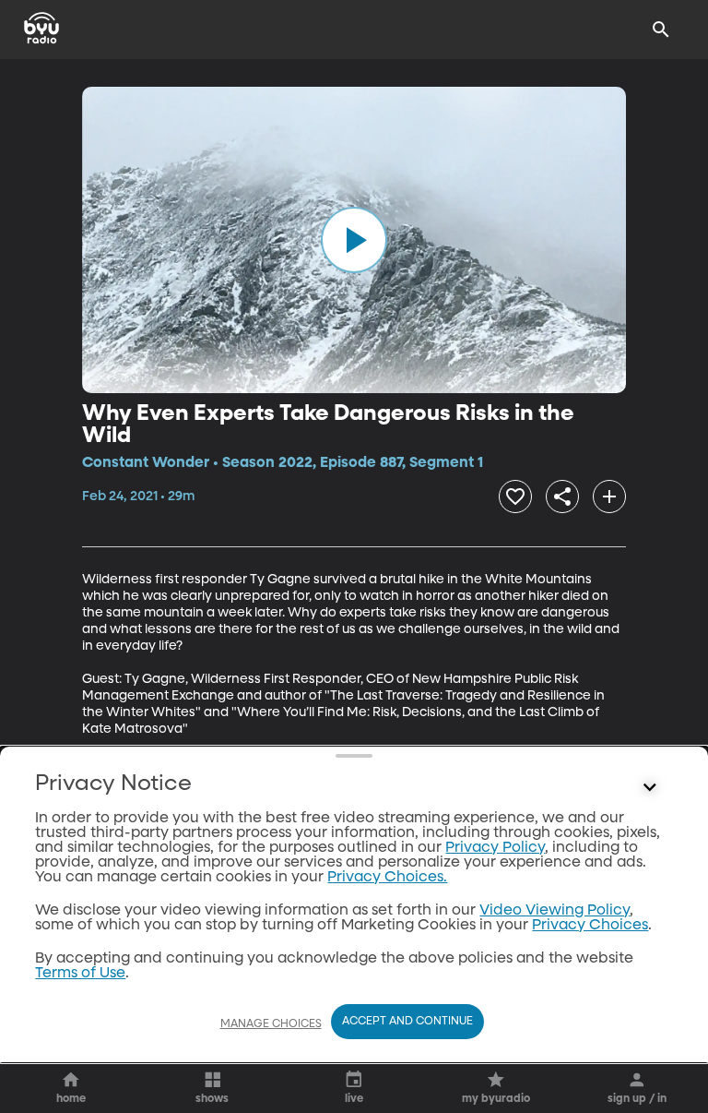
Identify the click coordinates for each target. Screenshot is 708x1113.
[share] (562, 496)
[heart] (515, 496)
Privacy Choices (590, 925)
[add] (609, 496)
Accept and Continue (407, 1021)
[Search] (661, 29)
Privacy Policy (495, 848)
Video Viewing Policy (554, 911)
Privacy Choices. (387, 877)
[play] (354, 240)
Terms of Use (80, 973)
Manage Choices (271, 1024)
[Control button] (650, 788)
